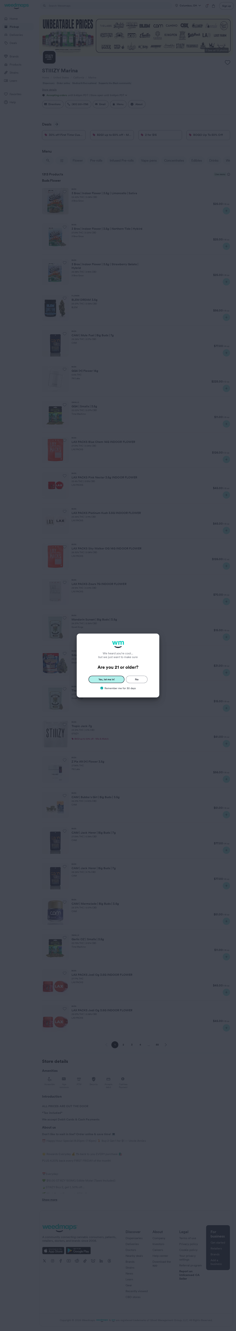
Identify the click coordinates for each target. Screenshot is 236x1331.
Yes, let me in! (106, 679)
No (136, 679)
